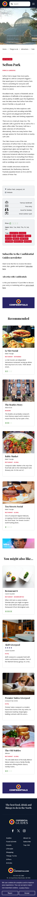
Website (9, 192)
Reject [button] (10, 893)
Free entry (24, 238)
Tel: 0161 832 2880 (18, 875)
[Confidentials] (18, 870)
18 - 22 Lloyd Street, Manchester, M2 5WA (18, 878)
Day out (8, 238)
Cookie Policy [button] (24, 888)
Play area (9, 241)
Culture (20, 236)
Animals (8, 236)
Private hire (18, 241)
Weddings (27, 241)
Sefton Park (7, 59)
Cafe (14, 236)
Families (16, 238)
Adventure (14, 233)
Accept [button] (26, 893)
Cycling (28, 236)
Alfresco (22, 233)
